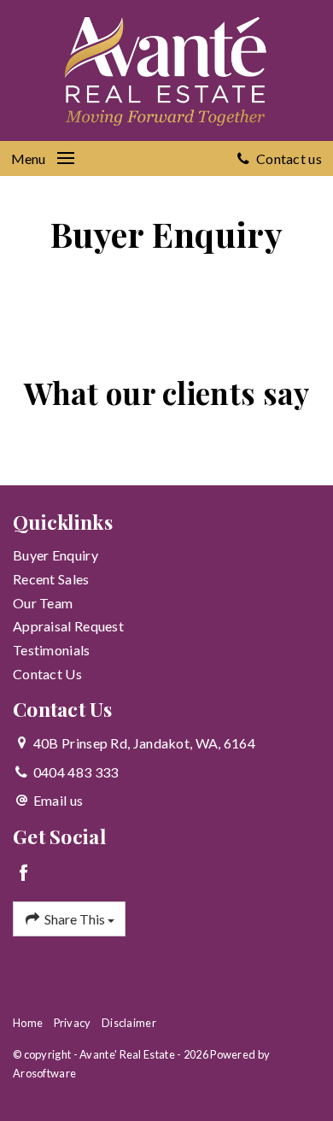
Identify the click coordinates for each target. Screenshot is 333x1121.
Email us (58, 800)
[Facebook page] (24, 873)
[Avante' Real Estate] (166, 68)
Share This (75, 919)
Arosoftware (44, 1073)
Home (28, 1023)
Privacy (72, 1023)
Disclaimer (129, 1023)
